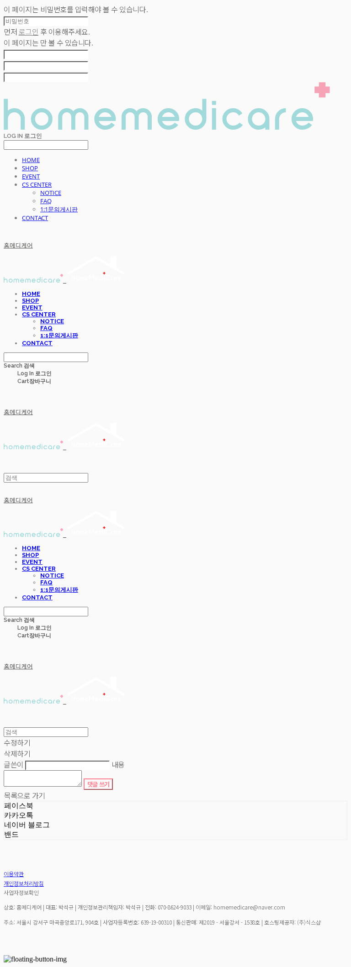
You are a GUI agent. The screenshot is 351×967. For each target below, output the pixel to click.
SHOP (30, 168)
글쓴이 (14, 764)
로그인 (29, 31)
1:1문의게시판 (59, 209)
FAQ (46, 201)
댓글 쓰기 (98, 784)
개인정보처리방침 (24, 883)
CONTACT (35, 218)
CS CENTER (37, 184)
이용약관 (14, 874)
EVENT (31, 176)
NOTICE (50, 193)
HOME (31, 160)
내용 (118, 764)
